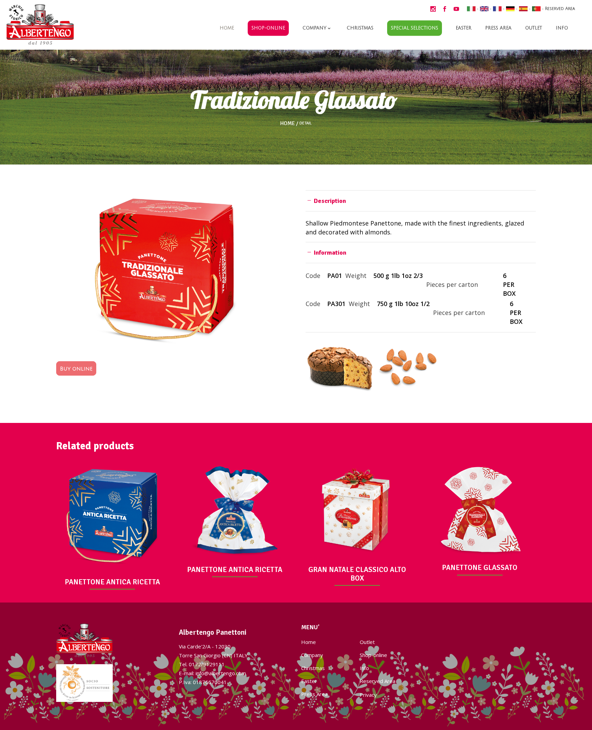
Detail (305, 123)
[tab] (421, 200)
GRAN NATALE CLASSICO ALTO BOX (357, 574)
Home (287, 123)
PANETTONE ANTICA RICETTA (112, 581)
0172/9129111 (207, 664)
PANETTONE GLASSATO (479, 567)
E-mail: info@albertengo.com (212, 673)
